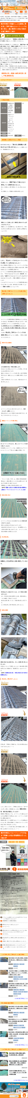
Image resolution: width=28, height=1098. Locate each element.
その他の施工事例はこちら (21, 998)
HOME (2, 16)
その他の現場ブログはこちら (20, 1080)
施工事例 (7, 16)
